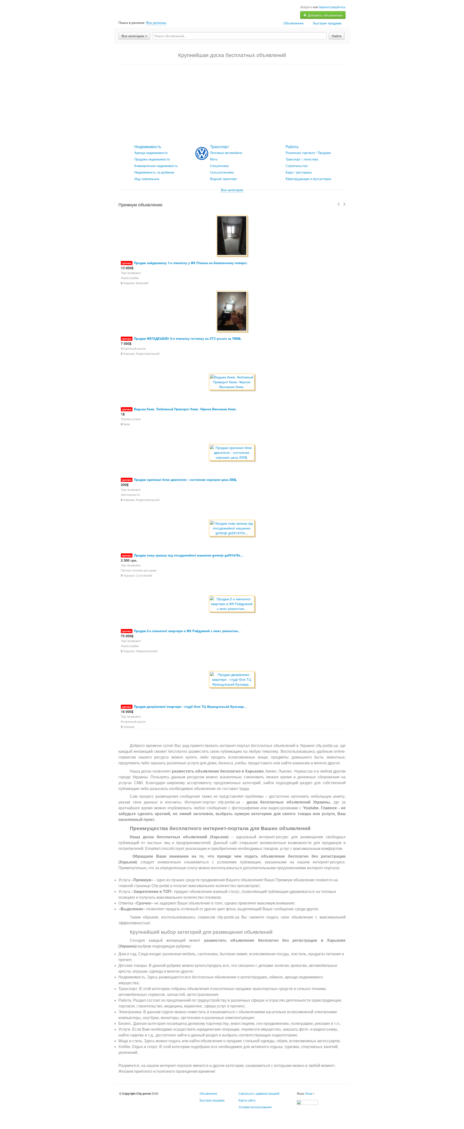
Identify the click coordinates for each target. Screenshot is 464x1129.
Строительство (297, 165)
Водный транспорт (223, 178)
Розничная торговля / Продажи (308, 152)
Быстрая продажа (327, 23)
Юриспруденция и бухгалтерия (308, 178)
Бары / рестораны (299, 172)
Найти (336, 35)
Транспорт (219, 146)
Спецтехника (219, 165)
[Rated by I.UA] (307, 1102)
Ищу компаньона (146, 178)
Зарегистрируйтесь (332, 7)
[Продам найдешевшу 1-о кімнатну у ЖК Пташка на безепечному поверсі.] (232, 236)
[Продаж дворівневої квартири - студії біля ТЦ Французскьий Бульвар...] (232, 679)
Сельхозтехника (222, 172)
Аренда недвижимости (150, 152)
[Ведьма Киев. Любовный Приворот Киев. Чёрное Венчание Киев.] (232, 382)
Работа (292, 146)
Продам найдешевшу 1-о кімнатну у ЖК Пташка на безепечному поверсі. (191, 263)
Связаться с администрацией (259, 1093)
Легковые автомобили (226, 152)
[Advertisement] (232, 104)
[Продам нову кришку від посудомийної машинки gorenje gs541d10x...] (232, 528)
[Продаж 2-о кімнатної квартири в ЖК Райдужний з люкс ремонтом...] (232, 604)
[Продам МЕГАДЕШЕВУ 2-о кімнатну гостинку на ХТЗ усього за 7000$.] (232, 311)
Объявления (293, 23)
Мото (214, 159)
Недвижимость (147, 146)
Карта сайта (247, 1100)
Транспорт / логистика (302, 159)
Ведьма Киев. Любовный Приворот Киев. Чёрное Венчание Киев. (185, 409)
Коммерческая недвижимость (156, 165)
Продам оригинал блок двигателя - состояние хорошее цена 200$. (185, 479)
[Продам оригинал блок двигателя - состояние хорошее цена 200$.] (232, 452)
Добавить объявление (325, 15)
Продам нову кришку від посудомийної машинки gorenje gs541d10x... (188, 555)
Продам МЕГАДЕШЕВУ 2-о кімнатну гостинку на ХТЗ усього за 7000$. (187, 338)
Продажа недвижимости (152, 159)
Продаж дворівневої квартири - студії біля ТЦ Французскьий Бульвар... (190, 706)
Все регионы (156, 22)
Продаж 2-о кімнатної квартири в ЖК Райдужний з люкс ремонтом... (187, 631)
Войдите (306, 7)
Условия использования (255, 1107)
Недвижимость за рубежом (154, 172)
